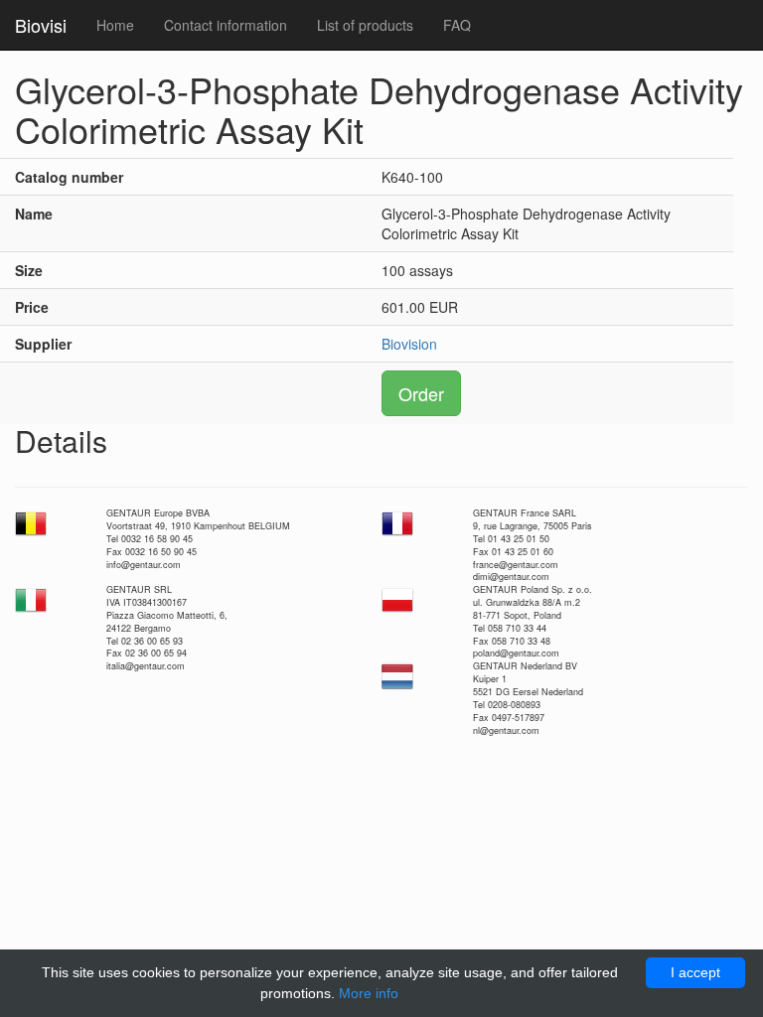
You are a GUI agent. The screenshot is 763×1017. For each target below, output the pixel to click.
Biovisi (41, 25)
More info (368, 993)
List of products (365, 25)
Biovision (409, 344)
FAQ (457, 25)
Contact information (225, 25)
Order (421, 393)
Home (115, 25)
